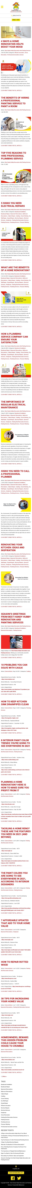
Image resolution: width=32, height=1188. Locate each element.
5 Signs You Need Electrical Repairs (13, 204)
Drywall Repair (10, 218)
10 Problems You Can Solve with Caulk (14, 666)
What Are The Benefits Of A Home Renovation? (15, 269)
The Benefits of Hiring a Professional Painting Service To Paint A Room (15, 102)
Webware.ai (21, 1185)
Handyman (8, 220)
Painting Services (5, 222)
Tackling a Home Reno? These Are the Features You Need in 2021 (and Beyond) (16, 832)
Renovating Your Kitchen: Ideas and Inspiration (12, 547)
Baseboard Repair (5, 214)
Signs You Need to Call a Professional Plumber (15, 474)
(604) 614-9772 (17, 15)
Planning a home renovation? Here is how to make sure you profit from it (15, 786)
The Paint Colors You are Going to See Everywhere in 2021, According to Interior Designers (15, 879)
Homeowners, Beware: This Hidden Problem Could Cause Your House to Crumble (15, 1041)
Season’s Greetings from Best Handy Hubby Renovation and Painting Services (16, 618)
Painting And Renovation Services (20, 220)
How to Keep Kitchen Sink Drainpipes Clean (15, 703)
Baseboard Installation (20, 211)
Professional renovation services (15, 54)
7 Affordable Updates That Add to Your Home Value (15, 923)
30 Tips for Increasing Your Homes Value (15, 1000)
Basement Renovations (16, 214)
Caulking (18, 216)
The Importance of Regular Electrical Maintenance (13, 404)
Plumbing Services (14, 222)
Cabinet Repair (11, 216)
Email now (16, 20)
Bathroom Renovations (6, 1091)
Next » (5, 1076)
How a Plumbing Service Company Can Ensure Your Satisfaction (14, 338)
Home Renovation (5, 1115)
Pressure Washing (24, 222)
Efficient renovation (19, 52)
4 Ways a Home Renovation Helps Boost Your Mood (12, 44)
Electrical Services (5, 1110)
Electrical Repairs (19, 218)
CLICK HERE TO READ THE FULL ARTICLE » (11, 90)
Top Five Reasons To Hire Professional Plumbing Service (13, 155)
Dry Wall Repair (4, 1101)
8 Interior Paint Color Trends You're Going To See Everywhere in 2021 (15, 743)
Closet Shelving (24, 216)
